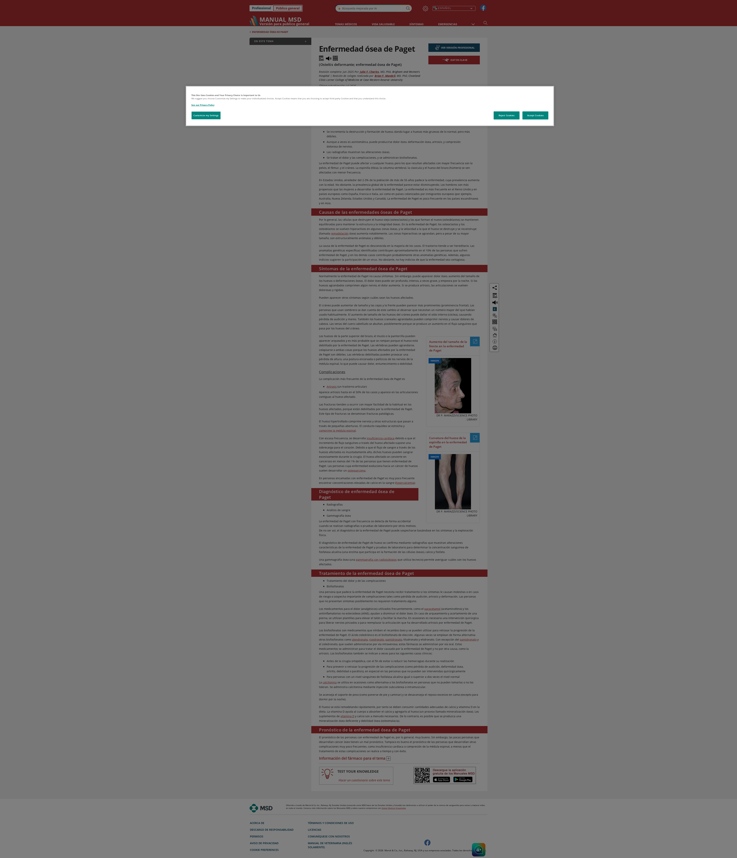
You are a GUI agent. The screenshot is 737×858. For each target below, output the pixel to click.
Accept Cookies (535, 115)
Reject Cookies (507, 115)
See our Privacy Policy (202, 105)
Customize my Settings (206, 115)
